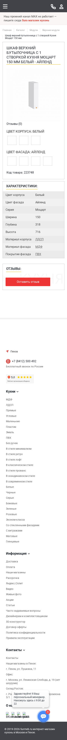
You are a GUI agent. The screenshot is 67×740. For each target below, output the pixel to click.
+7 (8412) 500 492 (24, 361)
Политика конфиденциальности (25, 632)
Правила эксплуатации (20, 637)
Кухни (10, 391)
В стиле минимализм (18, 448)
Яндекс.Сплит (14, 583)
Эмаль (10, 432)
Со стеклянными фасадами (22, 525)
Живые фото (13, 594)
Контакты (12, 657)
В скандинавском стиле (20, 475)
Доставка (12, 561)
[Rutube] (13, 714)
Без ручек (12, 443)
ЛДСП (39, 239)
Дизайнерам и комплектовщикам (26, 616)
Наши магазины (16, 572)
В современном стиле (19, 481)
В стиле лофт (14, 459)
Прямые (11, 410)
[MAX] (24, 714)
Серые (10, 497)
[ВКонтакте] (8, 714)
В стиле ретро (14, 454)
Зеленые (11, 508)
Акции (10, 599)
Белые (10, 486)
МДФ (38, 247)
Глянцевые (12, 541)
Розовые (11, 514)
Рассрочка (12, 577)
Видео (9, 588)
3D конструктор (15, 621)
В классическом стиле (19, 465)
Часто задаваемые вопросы (23, 610)
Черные (10, 492)
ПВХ (38, 254)
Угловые (11, 415)
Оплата (10, 567)
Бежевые (11, 503)
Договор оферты (16, 627)
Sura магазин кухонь (35, 20)
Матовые (11, 536)
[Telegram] (19, 714)
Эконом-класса (15, 519)
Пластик (11, 426)
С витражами (14, 530)
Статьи (10, 605)
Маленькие (13, 421)
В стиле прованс (16, 470)
